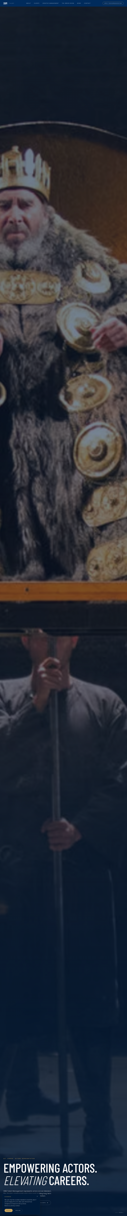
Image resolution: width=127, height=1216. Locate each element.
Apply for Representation (113, 3)
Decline (18, 1210)
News (79, 3)
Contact (87, 3)
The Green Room (68, 3)
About (28, 3)
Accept (8, 1210)
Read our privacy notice (12, 1206)
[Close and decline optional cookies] (37, 1196)
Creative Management (51, 3)
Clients (36, 3)
